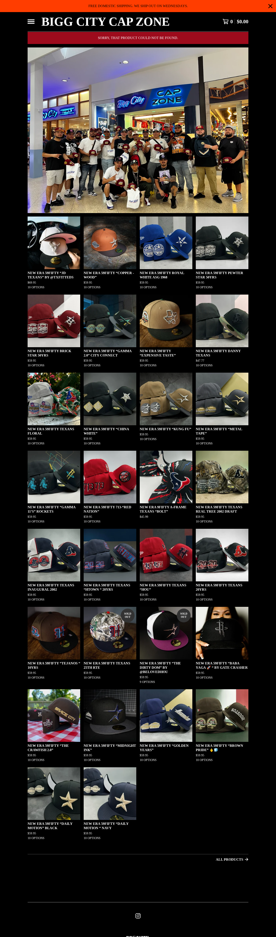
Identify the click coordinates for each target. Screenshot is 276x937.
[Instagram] (138, 915)
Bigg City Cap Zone (105, 22)
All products (229, 859)
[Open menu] (31, 21)
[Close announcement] (270, 6)
